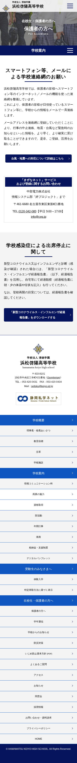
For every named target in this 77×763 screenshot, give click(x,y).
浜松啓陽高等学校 (28, 7)
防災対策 (38, 643)
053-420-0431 (29, 382)
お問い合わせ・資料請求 (38, 717)
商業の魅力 (38, 494)
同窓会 (38, 696)
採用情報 (38, 707)
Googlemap (53, 377)
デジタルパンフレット (38, 558)
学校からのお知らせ (38, 632)
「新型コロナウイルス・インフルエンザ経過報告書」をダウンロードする (37, 315)
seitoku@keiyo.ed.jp (42, 386)
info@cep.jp (38, 216)
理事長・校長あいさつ (38, 430)
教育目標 (38, 441)
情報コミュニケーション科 (38, 483)
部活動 (38, 515)
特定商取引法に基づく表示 (38, 590)
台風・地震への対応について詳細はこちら (37, 158)
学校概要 (38, 420)
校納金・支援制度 (38, 547)
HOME (38, 738)
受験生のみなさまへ (38, 569)
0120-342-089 (27, 211)
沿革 (38, 452)
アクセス (38, 675)
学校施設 (38, 462)
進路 (38, 537)
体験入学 (38, 579)
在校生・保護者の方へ (38, 21)
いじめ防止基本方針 (38, 653)
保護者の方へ (38, 611)
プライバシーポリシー (38, 728)
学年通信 (38, 621)
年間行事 (38, 526)
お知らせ (38, 685)
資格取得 (38, 505)
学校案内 (38, 473)
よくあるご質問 (38, 664)
